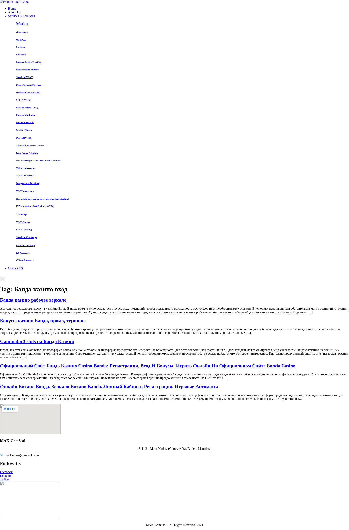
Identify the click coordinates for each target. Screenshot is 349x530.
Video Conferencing (26, 168)
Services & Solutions (21, 16)
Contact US (15, 268)
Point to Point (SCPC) (27, 107)
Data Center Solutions (27, 153)
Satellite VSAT (24, 77)
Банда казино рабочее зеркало (33, 300)
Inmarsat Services (25, 122)
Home (12, 8)
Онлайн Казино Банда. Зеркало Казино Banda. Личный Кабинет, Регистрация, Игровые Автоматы (109, 386)
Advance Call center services (30, 145)
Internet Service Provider (28, 62)
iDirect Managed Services (28, 85)
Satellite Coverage (26, 237)
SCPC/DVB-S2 (23, 100)
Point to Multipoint (25, 115)
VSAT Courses (23, 222)
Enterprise (21, 54)
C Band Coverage (25, 260)
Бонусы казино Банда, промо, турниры (43, 320)
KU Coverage (23, 253)
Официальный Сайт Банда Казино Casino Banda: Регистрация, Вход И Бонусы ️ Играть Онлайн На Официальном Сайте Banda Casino (147, 365)
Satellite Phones (24, 130)
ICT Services (23, 137)
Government (22, 32)
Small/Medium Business (27, 69)
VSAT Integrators (25, 191)
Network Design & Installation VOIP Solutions (38, 160)
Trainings (21, 214)
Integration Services (27, 183)
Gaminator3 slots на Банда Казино (37, 341)
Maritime (20, 47)
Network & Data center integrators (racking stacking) (42, 199)
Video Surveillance (25, 175)
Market (22, 24)
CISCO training (24, 229)
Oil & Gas (21, 40)
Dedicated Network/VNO (28, 92)
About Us (14, 12)
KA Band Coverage (25, 245)
